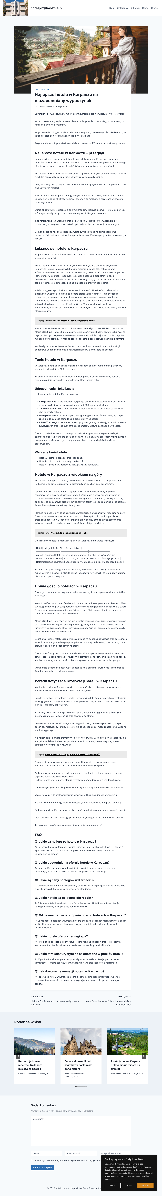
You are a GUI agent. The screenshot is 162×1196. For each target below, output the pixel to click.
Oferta (154, 8)
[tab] (76, 1086)
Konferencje (122, 8)
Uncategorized (42, 89)
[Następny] (144, 1056)
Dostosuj (112, 1185)
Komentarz (38, 1119)
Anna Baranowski (47, 107)
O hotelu (135, 8)
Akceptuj (145, 1185)
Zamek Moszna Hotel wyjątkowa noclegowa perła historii (78, 1065)
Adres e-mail (73, 1153)
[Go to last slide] (18, 1056)
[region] (129, 1173)
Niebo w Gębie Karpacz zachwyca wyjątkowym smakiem (55, 1001)
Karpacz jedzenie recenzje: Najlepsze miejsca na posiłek (30, 1065)
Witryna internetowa (111, 1153)
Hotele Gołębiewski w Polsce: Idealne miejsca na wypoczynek (108, 1001)
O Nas (145, 8)
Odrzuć (129, 1185)
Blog (111, 8)
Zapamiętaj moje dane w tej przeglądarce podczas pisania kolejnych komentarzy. (71, 1160)
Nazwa (36, 1153)
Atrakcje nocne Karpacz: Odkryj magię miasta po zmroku (126, 1065)
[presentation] (34, 1041)
